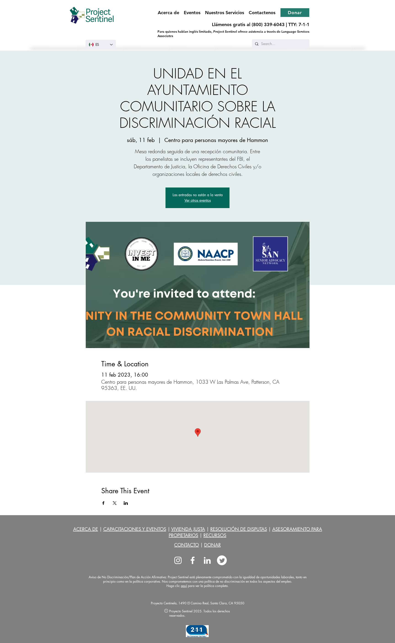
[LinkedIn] (207, 560)
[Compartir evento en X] (114, 503)
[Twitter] (222, 560)
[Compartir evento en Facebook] (103, 503)
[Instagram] (178, 560)
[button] (224, 12)
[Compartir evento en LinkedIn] (126, 503)
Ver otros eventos (197, 200)
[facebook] (193, 560)
